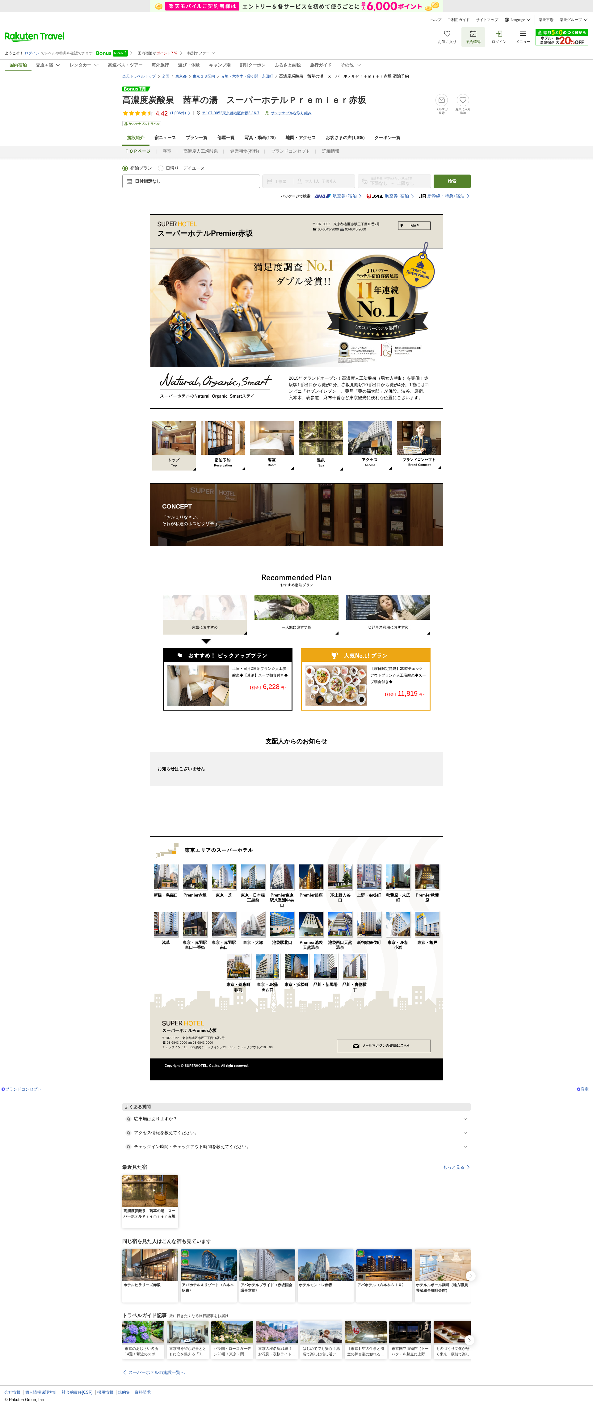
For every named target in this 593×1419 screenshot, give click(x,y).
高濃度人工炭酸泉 (200, 151)
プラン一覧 (197, 137)
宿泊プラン (141, 168)
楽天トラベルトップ (139, 76)
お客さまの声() (345, 137)
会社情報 (12, 1392)
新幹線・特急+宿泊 (446, 196)
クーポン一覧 (388, 137)
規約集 (124, 1392)
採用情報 (105, 1392)
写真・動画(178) (260, 137)
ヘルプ (435, 20)
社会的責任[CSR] (77, 1392)
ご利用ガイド (459, 20)
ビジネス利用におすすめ (388, 615)
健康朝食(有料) (244, 151)
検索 (452, 181)
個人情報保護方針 (41, 1392)
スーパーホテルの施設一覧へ (156, 1372)
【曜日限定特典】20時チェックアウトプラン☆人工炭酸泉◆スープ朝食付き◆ (398, 675)
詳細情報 (330, 151)
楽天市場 (546, 20)
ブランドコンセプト (290, 151)
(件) (178, 113)
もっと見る (454, 1167)
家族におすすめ (205, 621)
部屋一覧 (226, 137)
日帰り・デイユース (185, 168)
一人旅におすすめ (296, 615)
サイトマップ (487, 20)
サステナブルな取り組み (291, 113)
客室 (167, 151)
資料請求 (143, 1392)
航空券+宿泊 (345, 196)
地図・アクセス (301, 137)
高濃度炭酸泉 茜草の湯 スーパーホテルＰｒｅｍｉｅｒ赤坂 (244, 100)
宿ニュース (165, 137)
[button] (174, 1179)
